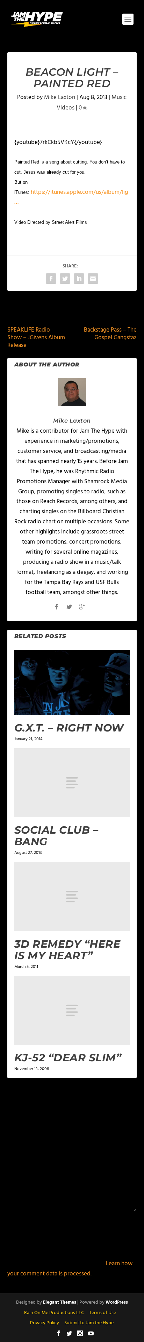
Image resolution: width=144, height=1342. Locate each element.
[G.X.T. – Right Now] (72, 682)
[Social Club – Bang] (72, 782)
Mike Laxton (59, 97)
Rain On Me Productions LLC (54, 1313)
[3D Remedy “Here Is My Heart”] (72, 896)
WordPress (117, 1302)
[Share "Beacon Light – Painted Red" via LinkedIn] (79, 279)
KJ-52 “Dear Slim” (68, 1057)
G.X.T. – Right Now (69, 727)
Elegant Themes (59, 1302)
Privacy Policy (44, 1323)
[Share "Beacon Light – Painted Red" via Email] (93, 279)
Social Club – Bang (56, 836)
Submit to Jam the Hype (89, 1323)
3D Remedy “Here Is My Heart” (67, 950)
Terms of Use (102, 1313)
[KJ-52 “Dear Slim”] (72, 1010)
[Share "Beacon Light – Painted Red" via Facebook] (51, 279)
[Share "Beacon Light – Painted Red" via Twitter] (65, 279)
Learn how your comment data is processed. (69, 1269)
